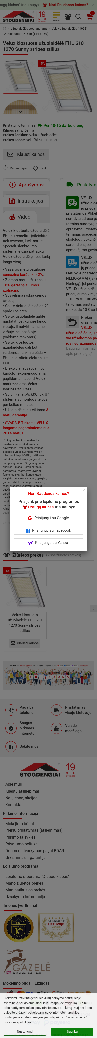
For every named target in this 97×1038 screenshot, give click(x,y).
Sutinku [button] (72, 1031)
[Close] (87, 492)
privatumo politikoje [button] (17, 1022)
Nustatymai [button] (25, 1031)
